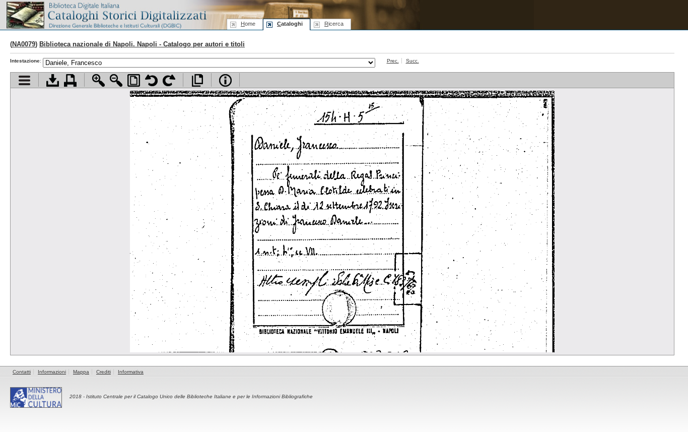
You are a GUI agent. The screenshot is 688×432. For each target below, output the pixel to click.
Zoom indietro (116, 80)
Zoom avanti (98, 80)
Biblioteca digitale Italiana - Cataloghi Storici (106, 14)
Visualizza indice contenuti (24, 80)
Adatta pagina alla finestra (133, 80)
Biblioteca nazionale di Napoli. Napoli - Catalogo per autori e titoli (142, 44)
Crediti (103, 372)
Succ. (412, 61)
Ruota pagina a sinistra (151, 80)
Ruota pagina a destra (169, 80)
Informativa (131, 372)
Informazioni (52, 372)
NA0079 (23, 44)
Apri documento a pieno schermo (197, 80)
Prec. (393, 61)
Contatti (22, 372)
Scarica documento (52, 80)
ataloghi (290, 24)
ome (248, 24)
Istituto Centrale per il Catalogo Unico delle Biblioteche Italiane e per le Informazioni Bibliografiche (199, 396)
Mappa (81, 372)
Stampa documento (70, 80)
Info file (225, 80)
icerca (333, 24)
